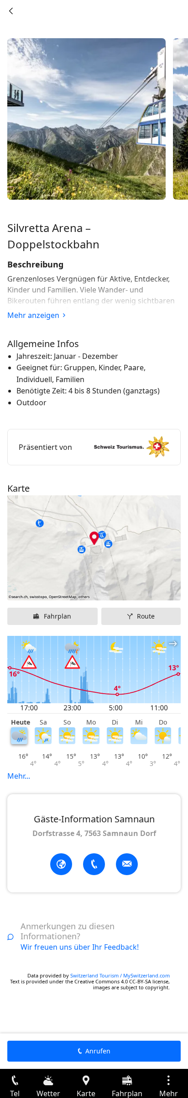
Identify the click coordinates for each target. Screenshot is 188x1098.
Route (146, 616)
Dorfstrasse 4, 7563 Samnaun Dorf (94, 833)
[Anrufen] (94, 864)
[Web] (61, 864)
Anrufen (97, 1051)
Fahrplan (57, 616)
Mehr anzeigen (33, 315)
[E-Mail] (127, 864)
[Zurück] (11, 11)
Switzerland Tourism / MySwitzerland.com (120, 975)
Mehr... (18, 776)
